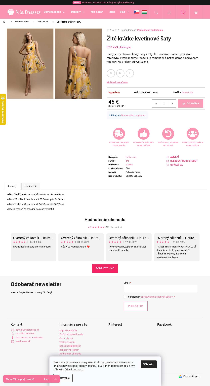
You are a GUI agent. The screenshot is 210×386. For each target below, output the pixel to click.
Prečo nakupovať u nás (71, 334)
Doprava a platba (68, 330)
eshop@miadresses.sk (27, 329)
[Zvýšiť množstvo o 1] (172, 103)
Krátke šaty (131, 157)
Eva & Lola (187, 92)
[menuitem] (54, 12)
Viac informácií (74, 369)
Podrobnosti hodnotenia (150, 30)
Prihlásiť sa (135, 306)
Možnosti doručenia (117, 82)
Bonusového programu (133, 115)
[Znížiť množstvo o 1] (156, 103)
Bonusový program (69, 350)
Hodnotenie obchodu (105, 219)
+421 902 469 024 (25, 333)
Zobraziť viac (105, 268)
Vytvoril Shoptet (191, 376)
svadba (129, 164)
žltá (127, 161)
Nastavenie (63, 378)
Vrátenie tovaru (67, 342)
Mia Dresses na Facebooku (29, 337)
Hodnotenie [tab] (31, 186)
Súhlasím (148, 364)
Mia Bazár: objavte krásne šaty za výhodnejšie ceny (104, 2)
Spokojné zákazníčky (70, 346)
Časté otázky (66, 338)
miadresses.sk (23, 341)
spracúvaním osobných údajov (156, 296)
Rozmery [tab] (12, 186)
